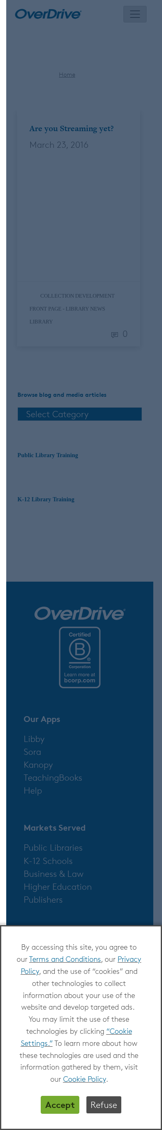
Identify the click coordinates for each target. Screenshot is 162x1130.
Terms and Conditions (65, 958)
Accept (60, 1104)
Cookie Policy (84, 1078)
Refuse (104, 1105)
